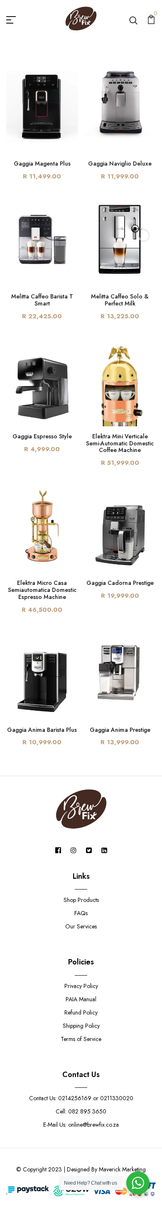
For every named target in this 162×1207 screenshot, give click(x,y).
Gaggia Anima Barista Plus (42, 730)
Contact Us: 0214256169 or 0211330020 (81, 1098)
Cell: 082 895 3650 (81, 1111)
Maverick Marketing (122, 1169)
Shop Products (81, 900)
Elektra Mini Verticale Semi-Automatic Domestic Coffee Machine (120, 443)
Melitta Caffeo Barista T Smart (42, 300)
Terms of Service (81, 1039)
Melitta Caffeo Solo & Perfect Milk (120, 300)
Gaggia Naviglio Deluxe (120, 163)
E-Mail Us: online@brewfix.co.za (81, 1124)
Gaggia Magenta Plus (42, 163)
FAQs (81, 913)
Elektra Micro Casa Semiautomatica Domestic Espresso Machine (42, 590)
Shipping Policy (81, 1026)
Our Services (81, 926)
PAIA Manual (81, 999)
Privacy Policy (81, 986)
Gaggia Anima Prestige (120, 730)
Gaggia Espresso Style (42, 436)
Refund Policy (81, 1012)
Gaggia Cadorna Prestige (120, 583)
